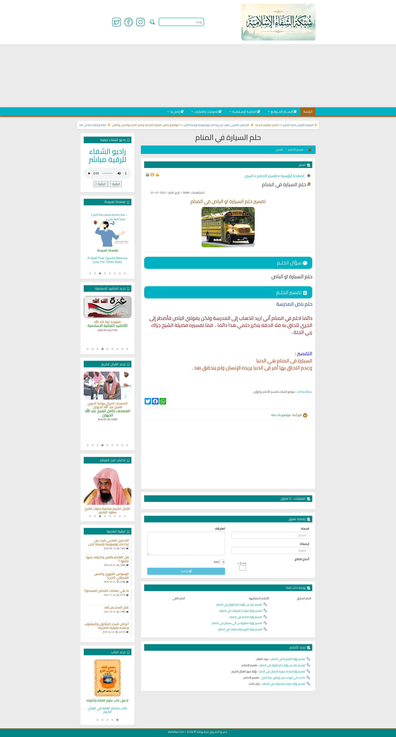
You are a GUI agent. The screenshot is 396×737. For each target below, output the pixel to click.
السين (279, 149)
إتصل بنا (175, 112)
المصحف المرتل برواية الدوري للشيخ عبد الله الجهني (107, 405)
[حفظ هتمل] (152, 174)
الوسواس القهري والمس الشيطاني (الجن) (111, 575)
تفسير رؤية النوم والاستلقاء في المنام (240, 629)
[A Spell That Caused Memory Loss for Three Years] (107, 228)
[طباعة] (147, 174)
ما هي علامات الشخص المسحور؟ (106, 591)
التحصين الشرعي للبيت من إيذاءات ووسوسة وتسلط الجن (228, 125)
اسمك (305, 528)
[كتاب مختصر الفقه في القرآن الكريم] (107, 678)
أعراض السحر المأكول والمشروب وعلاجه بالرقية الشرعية (106, 625)
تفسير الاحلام (295, 149)
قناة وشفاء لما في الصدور (102, 125)
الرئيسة (307, 112)
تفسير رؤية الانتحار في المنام (246, 617)
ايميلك (304, 544)
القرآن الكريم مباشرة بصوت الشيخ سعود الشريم (107, 510)
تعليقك (220, 528)
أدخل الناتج (302, 559)
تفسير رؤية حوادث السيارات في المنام (240, 610)
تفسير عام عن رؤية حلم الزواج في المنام (239, 604)
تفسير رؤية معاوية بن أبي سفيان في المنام (237, 623)
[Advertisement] (198, 76)
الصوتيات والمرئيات (206, 112)
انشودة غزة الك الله (107, 322)
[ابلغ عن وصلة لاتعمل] (158, 174)
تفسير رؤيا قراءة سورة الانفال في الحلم (282, 671)
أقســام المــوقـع (282, 112)
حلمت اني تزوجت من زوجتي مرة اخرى (283, 677)
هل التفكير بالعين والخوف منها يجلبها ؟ (107, 559)
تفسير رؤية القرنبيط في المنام (288, 659)
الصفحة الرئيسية (292, 175)
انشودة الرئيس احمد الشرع (310, 125)
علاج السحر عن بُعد (116, 607)
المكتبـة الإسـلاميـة (244, 112)
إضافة (185, 571)
